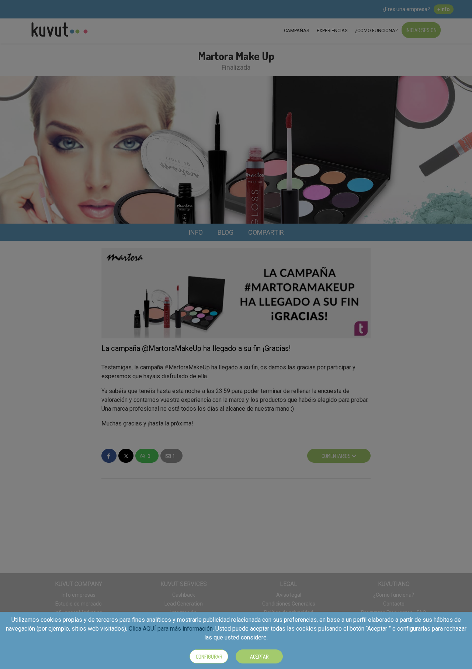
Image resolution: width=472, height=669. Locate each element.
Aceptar (259, 657)
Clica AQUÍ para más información (171, 628)
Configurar (209, 657)
